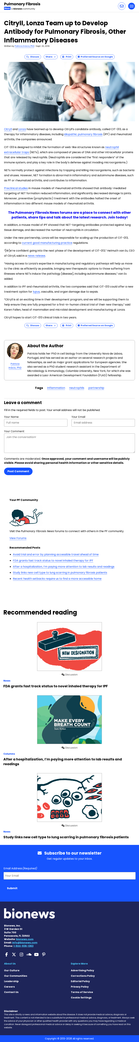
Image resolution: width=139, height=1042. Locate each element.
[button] (121, 6)
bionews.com (24, 939)
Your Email (78, 417)
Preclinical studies (16, 188)
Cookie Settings (81, 997)
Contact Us (11, 992)
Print (67, 56)
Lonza (22, 129)
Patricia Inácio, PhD (24, 46)
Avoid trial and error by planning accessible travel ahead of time (56, 554)
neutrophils (76, 388)
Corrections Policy (83, 976)
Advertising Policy (82, 970)
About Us (10, 963)
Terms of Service (82, 992)
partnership (96, 388)
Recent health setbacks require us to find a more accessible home (57, 579)
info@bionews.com (24, 942)
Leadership (11, 981)
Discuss (34, 56)
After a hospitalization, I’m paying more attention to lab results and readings (63, 567)
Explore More (79, 963)
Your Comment (14, 431)
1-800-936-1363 (23, 946)
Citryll (8, 129)
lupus (36, 292)
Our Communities (15, 976)
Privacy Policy (80, 986)
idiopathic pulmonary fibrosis (83, 134)
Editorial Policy (80, 981)
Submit (12, 888)
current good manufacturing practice (47, 243)
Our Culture (11, 970)
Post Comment (18, 471)
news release (36, 256)
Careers (9, 986)
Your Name (11, 417)
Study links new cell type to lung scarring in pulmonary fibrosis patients (60, 573)
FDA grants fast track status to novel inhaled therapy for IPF (53, 560)
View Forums (17, 538)
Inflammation (56, 388)
